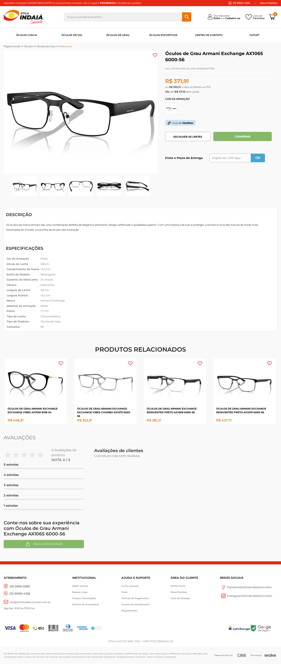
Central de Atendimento (135, 604)
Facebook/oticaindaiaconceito (249, 587)
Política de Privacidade (85, 604)
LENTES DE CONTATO (209, 35)
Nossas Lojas (79, 592)
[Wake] (270, 655)
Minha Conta (178, 586)
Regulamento (129, 610)
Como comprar (130, 586)
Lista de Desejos (180, 598)
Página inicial (12, 46)
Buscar (186, 17)
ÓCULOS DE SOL (72, 35)
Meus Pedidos (268, 3)
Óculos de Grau (46, 46)
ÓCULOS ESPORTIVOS (163, 35)
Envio (124, 592)
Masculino (66, 46)
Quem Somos (80, 586)
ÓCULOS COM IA (26, 35)
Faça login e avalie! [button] (48, 543)
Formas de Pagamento (135, 598)
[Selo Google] (263, 628)
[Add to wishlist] (155, 55)
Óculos (28, 46)
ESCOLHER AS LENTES (187, 136)
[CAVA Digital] (242, 655)
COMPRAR (242, 136)
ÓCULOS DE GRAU (117, 35)
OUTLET (254, 35)
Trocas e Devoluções (84, 598)
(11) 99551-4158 (241, 3)
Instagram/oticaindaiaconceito (249, 596)
